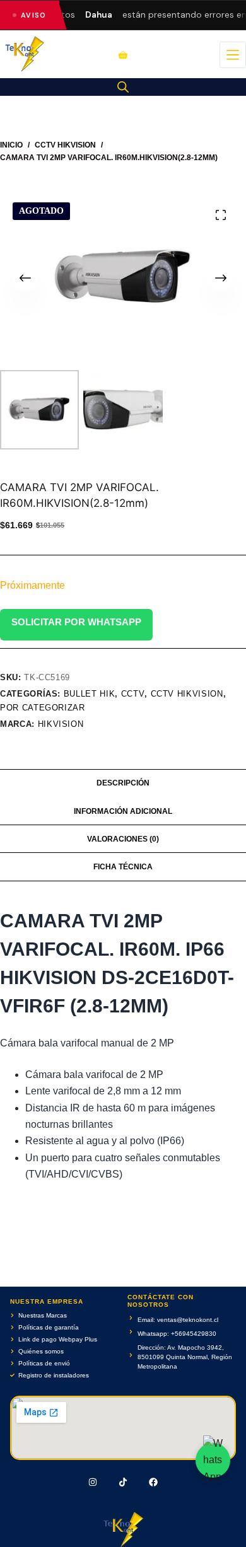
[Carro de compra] (123, 54)
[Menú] (233, 55)
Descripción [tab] (123, 783)
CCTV (133, 693)
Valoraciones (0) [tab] (123, 839)
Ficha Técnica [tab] (123, 866)
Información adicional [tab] (123, 811)
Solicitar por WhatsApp (76, 622)
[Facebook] (153, 1482)
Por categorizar (42, 707)
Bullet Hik (89, 693)
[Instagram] (93, 1482)
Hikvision (61, 724)
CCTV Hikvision (187, 693)
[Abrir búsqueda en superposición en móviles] (123, 87)
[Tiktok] (123, 1482)
